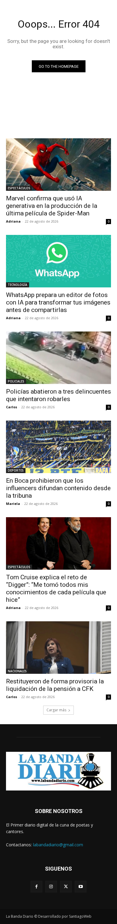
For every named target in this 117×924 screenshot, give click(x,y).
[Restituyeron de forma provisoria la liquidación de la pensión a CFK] (58, 647)
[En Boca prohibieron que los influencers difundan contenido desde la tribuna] (58, 447)
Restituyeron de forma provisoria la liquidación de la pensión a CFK (55, 685)
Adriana (13, 221)
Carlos (11, 407)
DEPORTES (16, 470)
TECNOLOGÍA (17, 285)
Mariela (13, 503)
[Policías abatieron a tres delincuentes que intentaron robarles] (58, 358)
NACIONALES (17, 671)
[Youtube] (80, 886)
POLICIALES (16, 381)
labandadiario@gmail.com (58, 845)
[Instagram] (51, 886)
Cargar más (56, 709)
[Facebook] (36, 886)
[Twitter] (66, 886)
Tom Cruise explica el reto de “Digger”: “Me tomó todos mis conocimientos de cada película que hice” (56, 588)
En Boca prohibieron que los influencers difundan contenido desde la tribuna (58, 488)
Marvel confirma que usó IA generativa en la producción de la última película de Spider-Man (51, 206)
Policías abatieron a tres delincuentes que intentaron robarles (58, 395)
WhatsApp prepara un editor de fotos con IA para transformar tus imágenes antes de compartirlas (58, 302)
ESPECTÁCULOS (19, 188)
